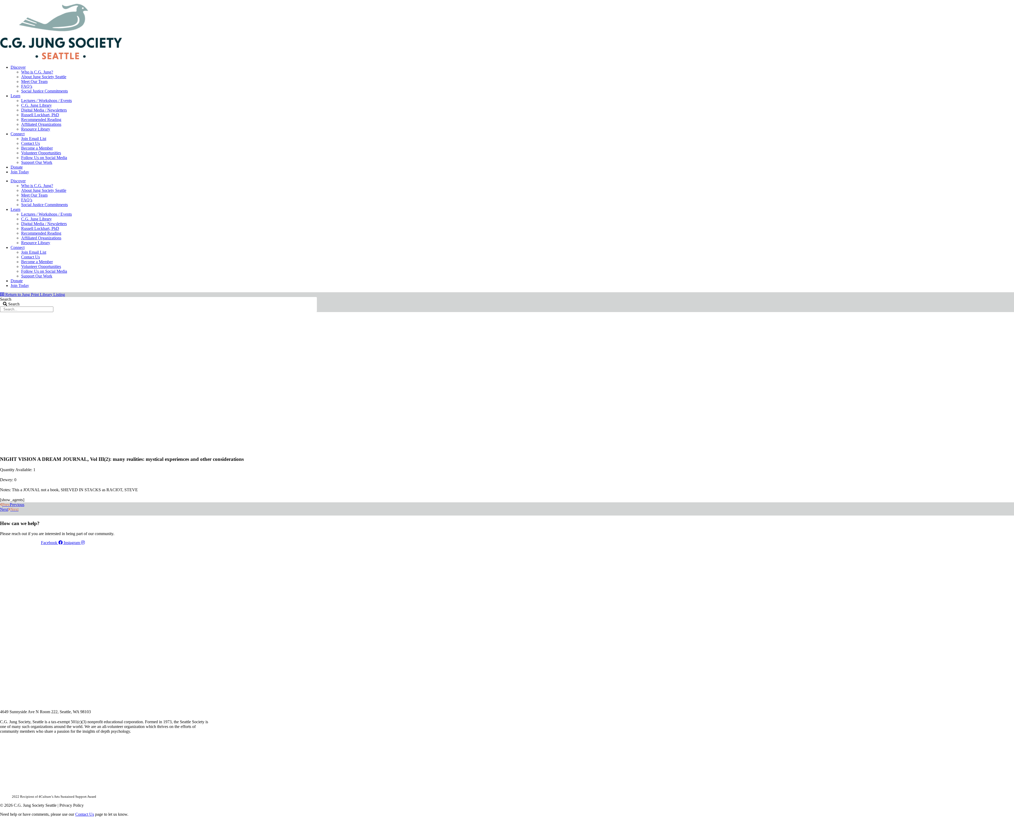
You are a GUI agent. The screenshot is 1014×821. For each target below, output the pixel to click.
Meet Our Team (34, 81)
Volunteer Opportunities (41, 153)
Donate (17, 167)
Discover (18, 67)
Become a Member (37, 148)
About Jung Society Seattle (43, 77)
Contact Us (30, 143)
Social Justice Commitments (44, 91)
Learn (15, 96)
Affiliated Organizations (41, 124)
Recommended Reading (41, 119)
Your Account (246, 2)
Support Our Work (36, 162)
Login (312, 2)
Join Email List (33, 138)
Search (5, 299)
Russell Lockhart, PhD (40, 115)
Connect (18, 134)
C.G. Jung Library (36, 105)
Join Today (20, 172)
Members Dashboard (282, 2)
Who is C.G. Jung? (37, 72)
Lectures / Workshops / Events (46, 100)
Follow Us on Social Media (44, 157)
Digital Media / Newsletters (44, 110)
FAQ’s (26, 86)
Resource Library (35, 129)
